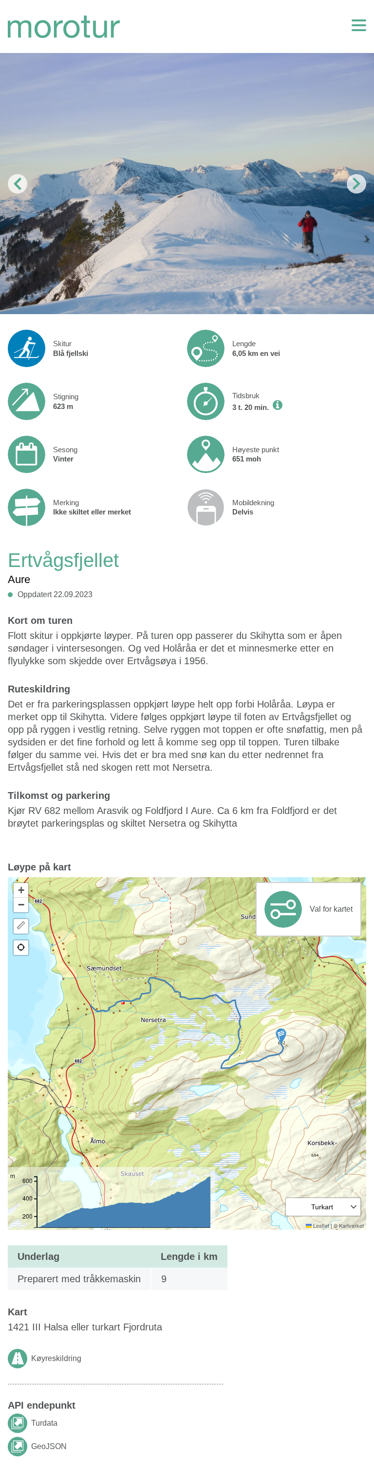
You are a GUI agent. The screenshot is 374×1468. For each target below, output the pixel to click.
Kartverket (351, 1225)
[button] (281, 1036)
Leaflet (320, 1225)
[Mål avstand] (21, 926)
